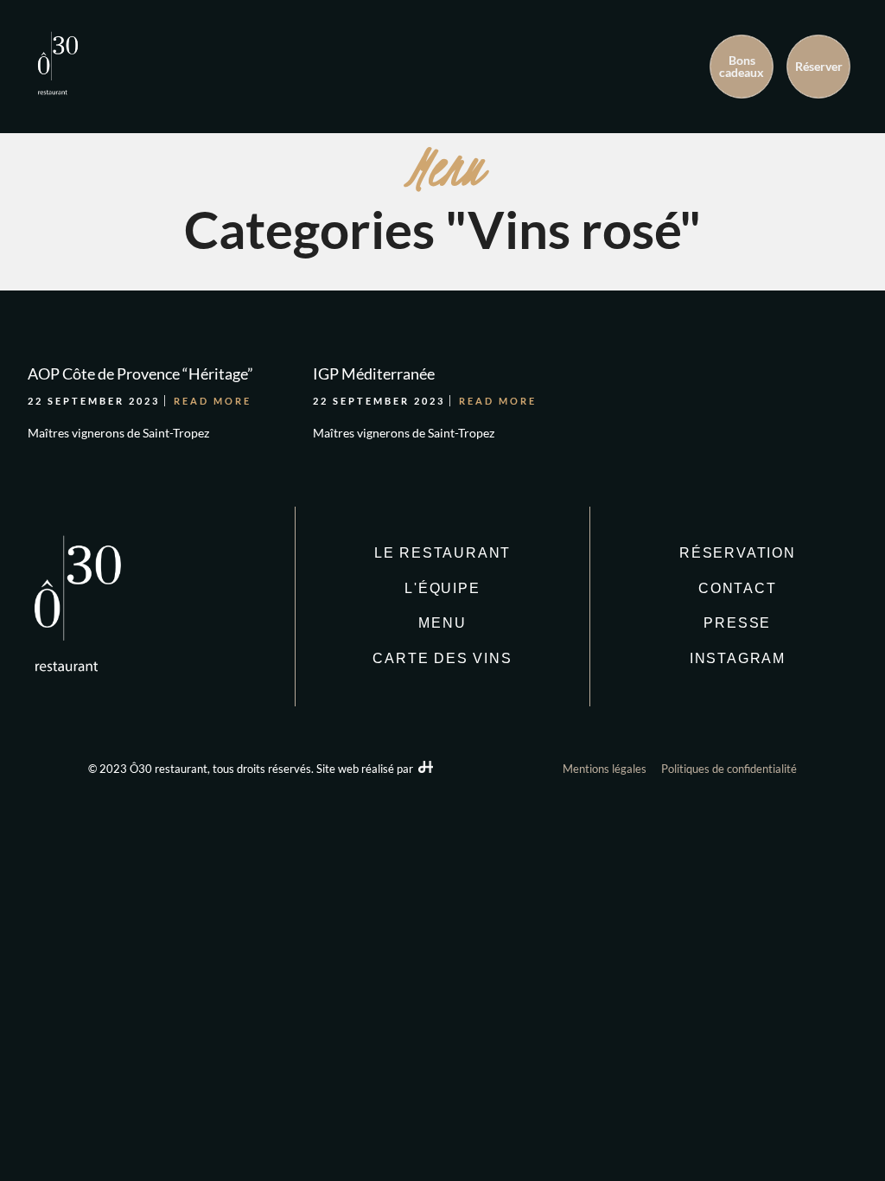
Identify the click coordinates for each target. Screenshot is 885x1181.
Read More (212, 400)
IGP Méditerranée (374, 373)
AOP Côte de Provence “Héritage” (140, 373)
